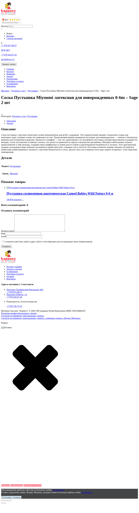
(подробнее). (58, 490)
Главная (10, 69)
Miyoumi (14, 173)
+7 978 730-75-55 (14, 306)
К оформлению (16, 485)
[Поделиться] (5, 500)
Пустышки (32, 116)
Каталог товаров (14, 266)
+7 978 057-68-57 (14, 292)
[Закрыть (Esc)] (2, 500)
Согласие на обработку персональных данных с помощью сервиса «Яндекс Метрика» (41, 318)
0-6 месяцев (15, 166)
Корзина (10, 36)
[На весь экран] (8, 500)
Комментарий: (7, 231)
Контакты (11, 86)
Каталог (10, 71)
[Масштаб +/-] (10, 500)
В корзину (17, 199)
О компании (12, 84)
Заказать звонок (8, 64)
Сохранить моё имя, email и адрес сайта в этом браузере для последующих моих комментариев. (48, 241)
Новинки (11, 74)
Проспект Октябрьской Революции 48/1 (25, 289)
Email (3, 236)
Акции (10, 76)
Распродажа (12, 79)
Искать (4, 26)
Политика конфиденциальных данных (19, 313)
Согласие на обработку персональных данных (22, 316)
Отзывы (10, 276)
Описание (11, 121)
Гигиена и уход (19, 116)
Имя (3, 233)
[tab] (72, 121)
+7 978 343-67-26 (14, 297)
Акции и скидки (14, 269)
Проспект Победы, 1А (17, 294)
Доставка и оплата (15, 81)
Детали (10, 123)
